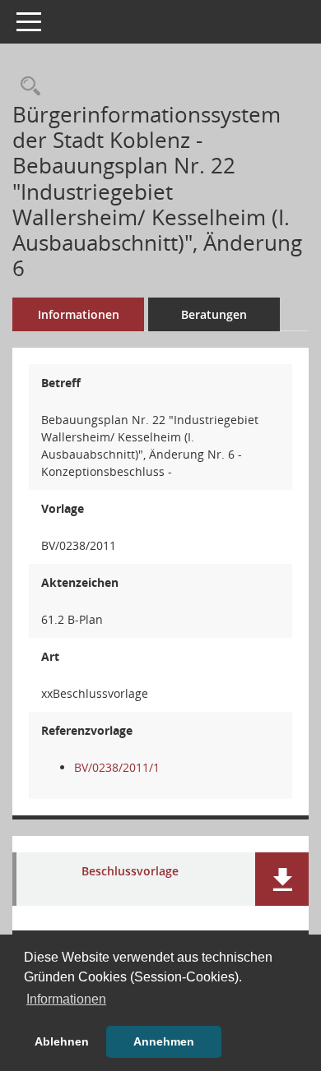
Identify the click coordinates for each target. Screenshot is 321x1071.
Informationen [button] (66, 999)
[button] (282, 879)
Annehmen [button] (163, 1041)
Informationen (78, 314)
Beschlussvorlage (130, 872)
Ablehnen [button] (62, 1041)
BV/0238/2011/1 (117, 767)
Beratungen (214, 314)
